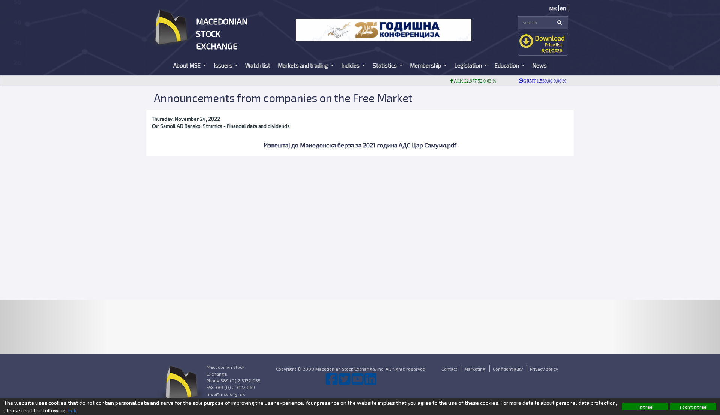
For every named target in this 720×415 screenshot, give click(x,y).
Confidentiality (508, 368)
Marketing (475, 368)
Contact (449, 368)
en (563, 8)
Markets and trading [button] (303, 65)
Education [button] (507, 65)
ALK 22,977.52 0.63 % (469, 81)
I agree (645, 406)
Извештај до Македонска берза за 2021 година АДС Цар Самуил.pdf (360, 145)
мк (552, 8)
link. (73, 410)
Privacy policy (544, 368)
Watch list (257, 65)
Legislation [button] (468, 65)
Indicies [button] (351, 65)
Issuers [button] (224, 65)
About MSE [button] (187, 65)
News (539, 65)
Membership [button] (426, 65)
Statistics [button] (385, 65)
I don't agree (693, 406)
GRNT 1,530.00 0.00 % (538, 81)
